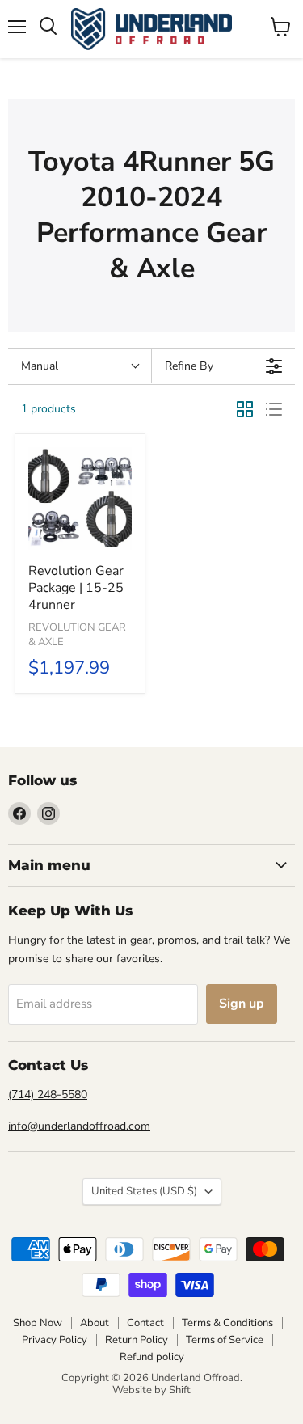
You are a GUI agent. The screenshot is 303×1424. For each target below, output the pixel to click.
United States (144, 1191)
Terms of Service (224, 1340)
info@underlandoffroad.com (79, 1126)
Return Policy (136, 1340)
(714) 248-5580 (47, 1094)
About (94, 1323)
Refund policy (152, 1357)
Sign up (241, 1003)
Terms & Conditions (227, 1323)
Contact (145, 1323)
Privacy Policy (54, 1340)
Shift (180, 1390)
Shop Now (37, 1323)
